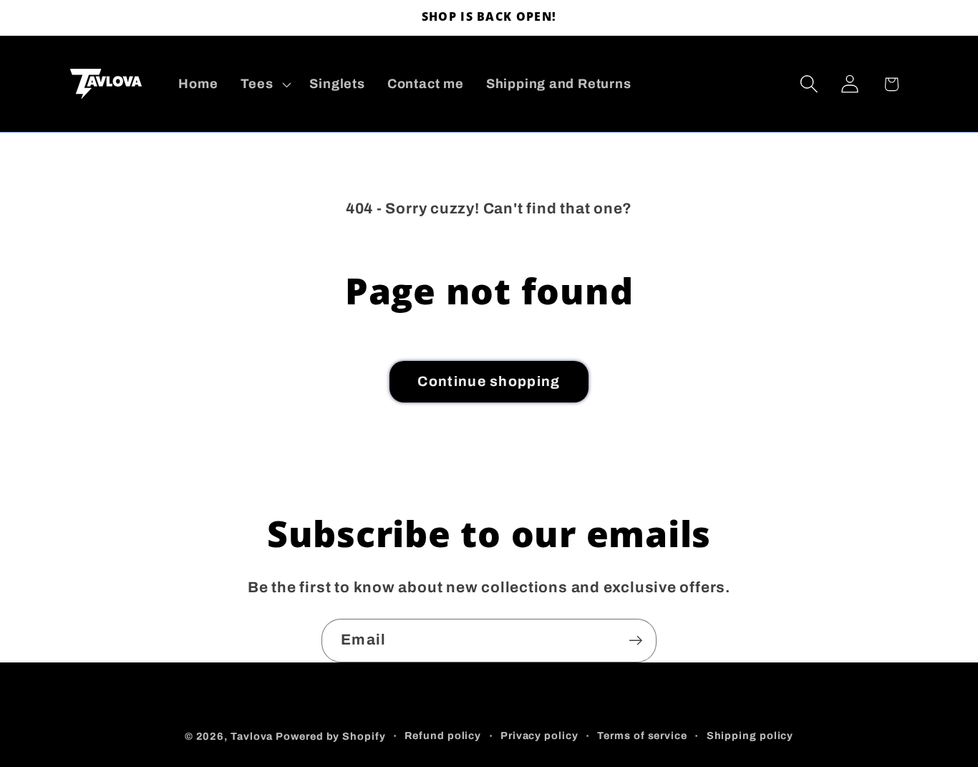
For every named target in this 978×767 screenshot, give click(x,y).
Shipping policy (750, 735)
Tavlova (252, 735)
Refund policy (443, 735)
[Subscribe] (635, 640)
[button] (264, 83)
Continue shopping (488, 381)
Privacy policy (539, 735)
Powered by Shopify (330, 735)
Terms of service (642, 735)
